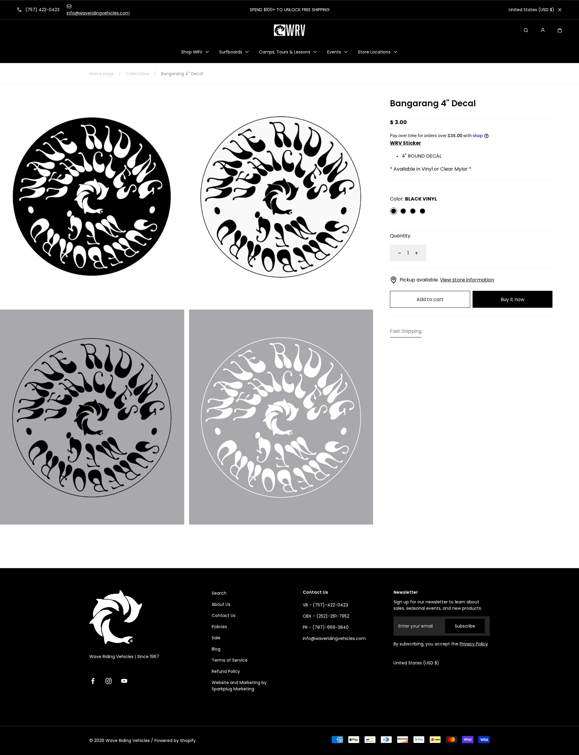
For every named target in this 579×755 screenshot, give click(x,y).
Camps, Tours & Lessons (284, 52)
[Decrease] (396, 253)
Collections (137, 74)
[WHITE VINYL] (403, 211)
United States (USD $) (531, 10)
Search (219, 593)
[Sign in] (542, 30)
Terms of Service (230, 660)
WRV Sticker (405, 143)
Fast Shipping (406, 331)
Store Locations (374, 52)
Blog (216, 649)
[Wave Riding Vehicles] (289, 30)
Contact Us (224, 615)
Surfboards (230, 52)
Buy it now (512, 299)
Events (334, 52)
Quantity (400, 236)
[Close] (559, 9)
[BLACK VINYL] (393, 211)
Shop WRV (191, 52)
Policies (219, 627)
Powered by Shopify (175, 740)
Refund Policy (226, 671)
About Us (221, 604)
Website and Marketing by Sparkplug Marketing (239, 686)
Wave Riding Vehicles (128, 740)
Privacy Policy (474, 644)
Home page (101, 74)
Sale (216, 638)
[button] (559, 30)
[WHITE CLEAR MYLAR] (422, 211)
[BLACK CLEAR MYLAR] (412, 211)
